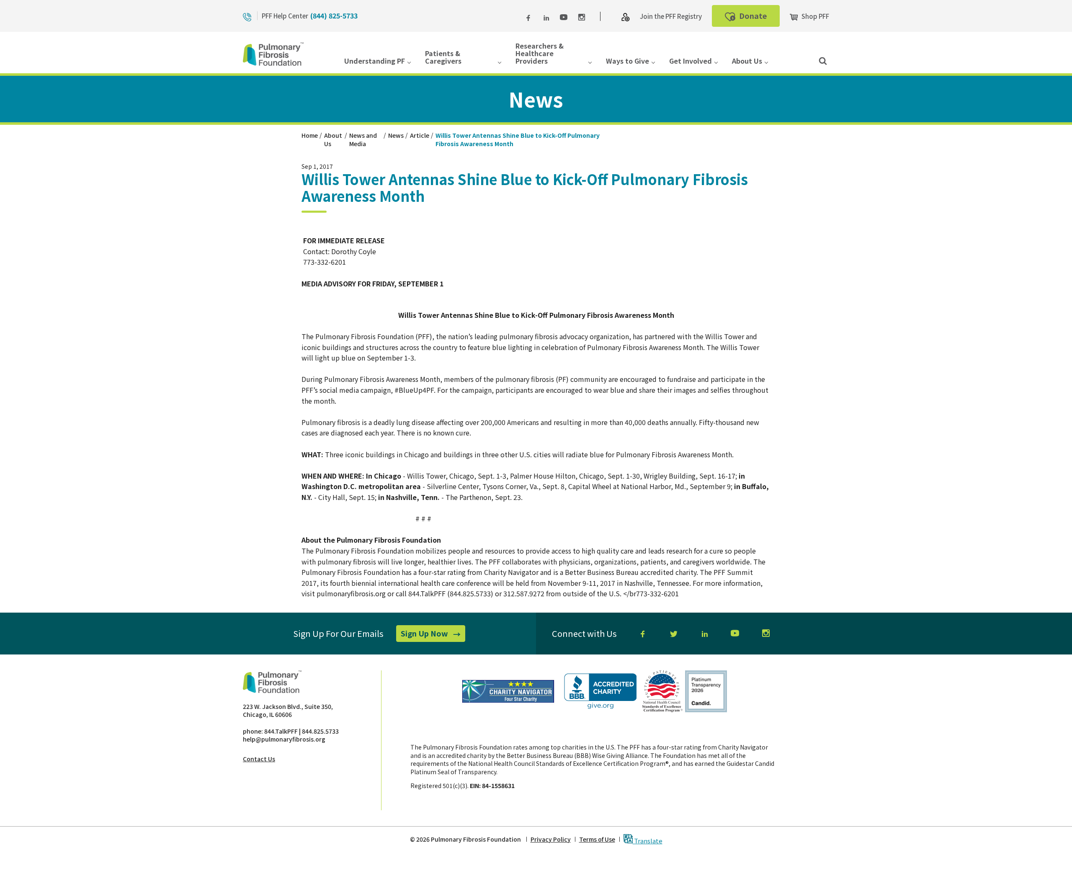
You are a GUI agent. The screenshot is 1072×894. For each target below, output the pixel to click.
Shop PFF (814, 16)
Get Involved (690, 61)
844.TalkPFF (281, 731)
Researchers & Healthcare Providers (539, 54)
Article (419, 135)
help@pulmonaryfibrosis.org (284, 739)
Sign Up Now (433, 634)
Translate (647, 840)
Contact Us (259, 759)
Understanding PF (374, 61)
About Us (747, 61)
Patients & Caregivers (443, 57)
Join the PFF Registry (671, 16)
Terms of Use (597, 839)
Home (310, 135)
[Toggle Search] (823, 60)
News (396, 135)
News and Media (363, 139)
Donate (758, 18)
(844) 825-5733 (334, 15)
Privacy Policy (551, 839)
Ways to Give (627, 61)
